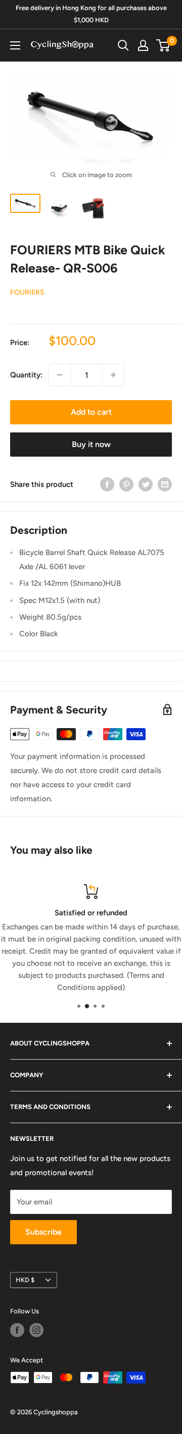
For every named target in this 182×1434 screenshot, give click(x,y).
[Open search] (123, 45)
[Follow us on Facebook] (17, 1330)
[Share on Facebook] (107, 484)
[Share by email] (165, 484)
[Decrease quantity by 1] (59, 374)
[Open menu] (15, 45)
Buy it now (91, 444)
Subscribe (43, 1232)
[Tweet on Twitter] (146, 484)
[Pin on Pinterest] (126, 484)
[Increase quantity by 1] (113, 374)
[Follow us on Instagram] (36, 1330)
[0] (163, 45)
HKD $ (25, 1280)
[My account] (143, 45)
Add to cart (91, 412)
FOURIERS (27, 292)
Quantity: (26, 374)
